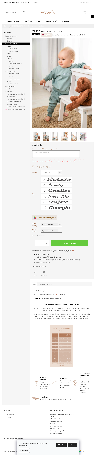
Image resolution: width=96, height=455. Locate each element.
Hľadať (24, 12)
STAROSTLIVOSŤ (10, 86)
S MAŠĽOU (10, 66)
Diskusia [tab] (49, 284)
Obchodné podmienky (56, 433)
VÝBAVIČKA (8, 89)
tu (26, 446)
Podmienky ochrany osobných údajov (60, 431)
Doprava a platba (54, 428)
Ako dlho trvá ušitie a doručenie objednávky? (16, 3)
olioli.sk (9, 417)
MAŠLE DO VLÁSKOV (12, 84)
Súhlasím (72, 445)
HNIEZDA (9, 92)
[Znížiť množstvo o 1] (38, 244)
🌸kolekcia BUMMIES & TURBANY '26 (15, 109)
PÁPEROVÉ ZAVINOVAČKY (14, 102)
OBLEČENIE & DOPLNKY (11, 44)
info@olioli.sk (11, 414)
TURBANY (9, 39)
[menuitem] (12, 21)
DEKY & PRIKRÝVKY (12, 104)
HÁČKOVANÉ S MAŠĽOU (14, 69)
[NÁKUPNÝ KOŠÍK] (84, 12)
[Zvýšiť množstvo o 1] (46, 244)
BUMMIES (9, 59)
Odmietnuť (61, 445)
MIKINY (9, 46)
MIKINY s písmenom (13, 51)
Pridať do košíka (70, 243)
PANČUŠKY (10, 61)
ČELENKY (9, 41)
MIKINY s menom (12, 49)
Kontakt (36, 3)
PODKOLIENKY (11, 71)
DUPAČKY (9, 54)
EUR (81, 3)
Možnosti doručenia (38, 236)
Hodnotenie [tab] (41, 284)
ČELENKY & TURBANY (11, 36)
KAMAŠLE (9, 81)
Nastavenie (24, 450)
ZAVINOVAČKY (11, 97)
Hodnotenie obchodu (56, 426)
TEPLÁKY (9, 56)
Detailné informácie (38, 267)
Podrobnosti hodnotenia (77, 35)
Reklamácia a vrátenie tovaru (58, 419)
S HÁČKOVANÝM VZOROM (15, 64)
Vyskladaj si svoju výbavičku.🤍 (16, 94)
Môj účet (52, 424)
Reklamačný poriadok (56, 421)
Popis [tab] (34, 284)
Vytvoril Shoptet (87, 451)
